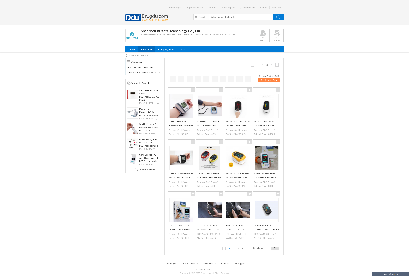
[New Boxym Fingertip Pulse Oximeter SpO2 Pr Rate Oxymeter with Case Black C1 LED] (238, 117)
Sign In (263, 7)
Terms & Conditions (189, 263)
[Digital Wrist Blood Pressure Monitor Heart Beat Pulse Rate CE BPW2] (181, 169)
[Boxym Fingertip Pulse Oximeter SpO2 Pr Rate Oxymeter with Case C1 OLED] (266, 117)
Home (132, 49)
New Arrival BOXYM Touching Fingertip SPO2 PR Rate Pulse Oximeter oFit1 (266, 229)
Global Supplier (174, 7)
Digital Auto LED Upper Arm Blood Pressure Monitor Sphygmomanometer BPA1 (209, 125)
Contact (185, 49)
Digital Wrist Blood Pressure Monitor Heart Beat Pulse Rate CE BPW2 (181, 177)
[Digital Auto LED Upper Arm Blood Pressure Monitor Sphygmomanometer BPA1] (210, 117)
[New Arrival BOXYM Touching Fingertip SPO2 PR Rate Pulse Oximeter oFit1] (266, 221)
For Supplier (228, 7)
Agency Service (195, 7)
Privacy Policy (209, 263)
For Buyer (212, 7)
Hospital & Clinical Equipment (140, 67)
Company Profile (166, 49)
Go (274, 248)
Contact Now (271, 80)
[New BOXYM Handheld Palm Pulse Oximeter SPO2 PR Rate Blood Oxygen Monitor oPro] (210, 221)
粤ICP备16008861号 (204, 269)
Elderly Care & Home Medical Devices (144, 73)
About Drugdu (170, 263)
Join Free (276, 7)
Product (145, 49)
